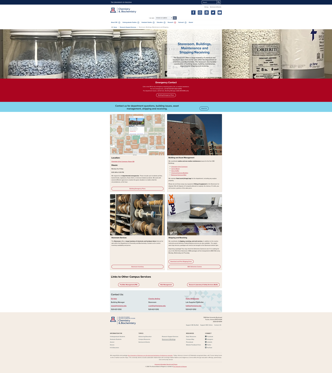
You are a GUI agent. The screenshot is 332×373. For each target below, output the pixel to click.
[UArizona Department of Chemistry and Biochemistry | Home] (128, 10)
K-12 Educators (114, 348)
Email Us (204, 108)
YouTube (209, 348)
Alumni (191, 22)
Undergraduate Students (117, 336)
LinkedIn (209, 342)
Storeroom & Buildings (168, 339)
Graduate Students (115, 339)
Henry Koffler (175, 171)
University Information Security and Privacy (166, 364)
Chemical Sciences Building (179, 173)
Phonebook (189, 342)
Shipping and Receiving (178, 238)
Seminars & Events (215, 7)
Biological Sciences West (178, 175)
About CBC (114, 22)
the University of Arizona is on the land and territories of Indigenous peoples (150, 355)
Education (160, 22)
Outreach (181, 22)
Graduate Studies (147, 22)
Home (115, 27)
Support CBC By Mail (192, 325)
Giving (206, 7)
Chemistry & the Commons (179, 167)
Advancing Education (145, 336)
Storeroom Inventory (137, 267)
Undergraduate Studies (130, 22)
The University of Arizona (180, 366)
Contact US (217, 325)
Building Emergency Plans (137, 189)
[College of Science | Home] (128, 320)
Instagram (210, 339)
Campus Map (190, 339)
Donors (112, 345)
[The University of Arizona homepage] (121, 2)
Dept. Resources (191, 336)
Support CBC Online (206, 325)
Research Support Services (128, 27)
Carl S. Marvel (175, 169)
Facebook (210, 336)
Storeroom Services (119, 238)
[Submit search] (219, 2)
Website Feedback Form (193, 345)
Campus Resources (144, 339)
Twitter (209, 345)
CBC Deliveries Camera (194, 267)
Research (170, 22)
